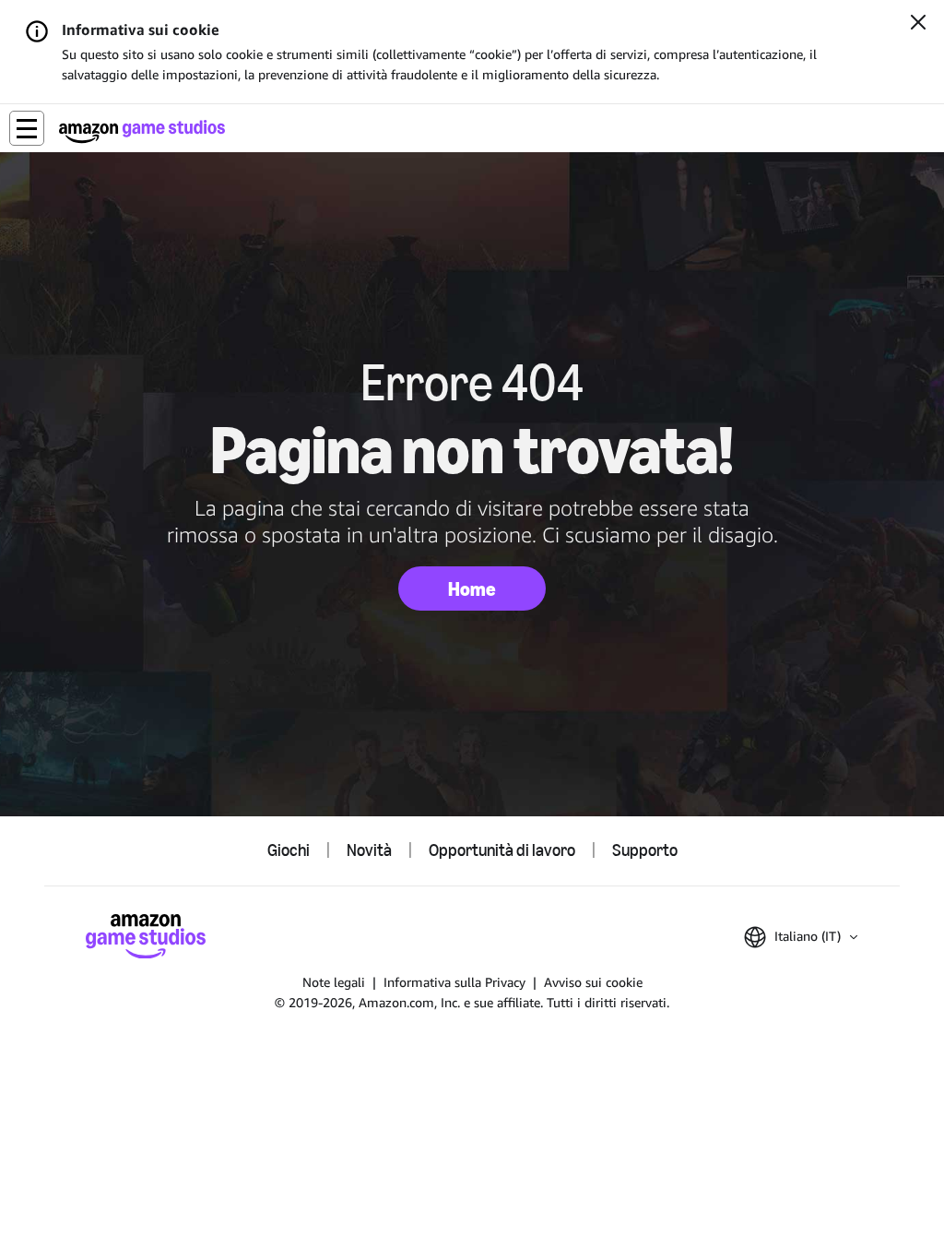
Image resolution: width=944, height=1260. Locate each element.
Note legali (333, 982)
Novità (369, 851)
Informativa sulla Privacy (454, 982)
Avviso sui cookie (593, 982)
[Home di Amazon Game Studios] (142, 131)
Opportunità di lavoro (502, 851)
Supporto (645, 851)
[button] (26, 128)
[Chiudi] (918, 24)
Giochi (288, 851)
